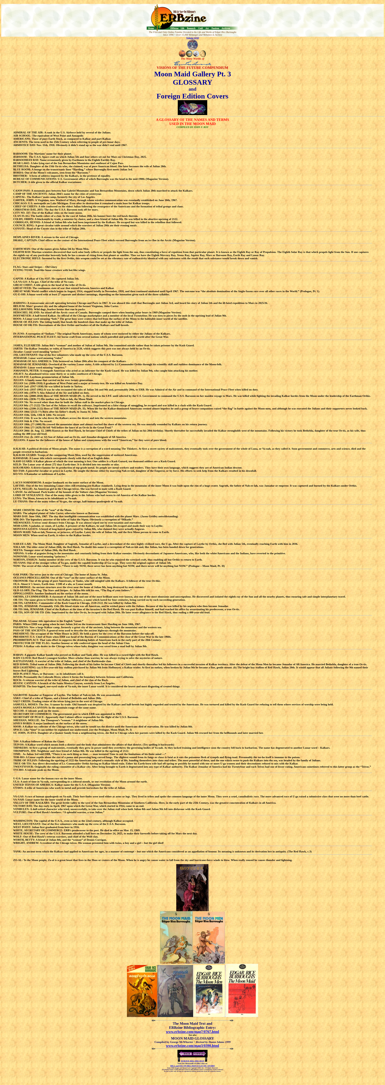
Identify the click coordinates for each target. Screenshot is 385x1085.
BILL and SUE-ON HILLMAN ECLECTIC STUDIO (192, 1066)
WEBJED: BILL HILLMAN (192, 1061)
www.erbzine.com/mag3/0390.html (192, 1046)
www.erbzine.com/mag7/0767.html (192, 1032)
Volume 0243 (192, 38)
